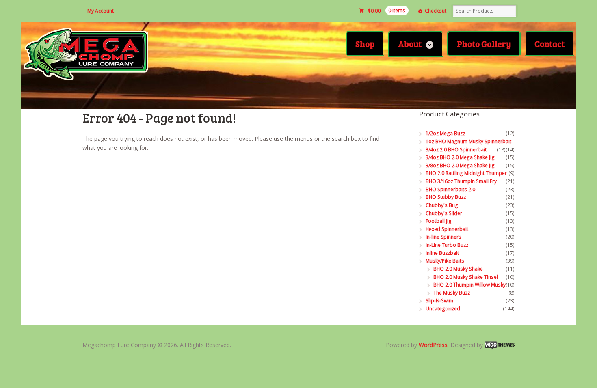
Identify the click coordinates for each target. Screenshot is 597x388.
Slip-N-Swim (439, 300)
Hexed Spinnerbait (447, 229)
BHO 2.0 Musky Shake (458, 268)
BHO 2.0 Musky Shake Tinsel (465, 277)
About (410, 44)
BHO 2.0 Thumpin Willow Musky (469, 284)
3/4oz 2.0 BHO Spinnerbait (456, 149)
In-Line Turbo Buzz (447, 244)
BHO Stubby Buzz (446, 197)
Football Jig (439, 221)
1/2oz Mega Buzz (445, 133)
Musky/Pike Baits (445, 260)
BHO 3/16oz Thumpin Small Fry (461, 181)
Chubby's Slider (444, 213)
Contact (549, 44)
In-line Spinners (443, 236)
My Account (100, 10)
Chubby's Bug (442, 205)
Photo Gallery (484, 44)
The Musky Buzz (451, 292)
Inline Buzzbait (442, 253)
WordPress (433, 345)
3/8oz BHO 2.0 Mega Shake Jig (460, 165)
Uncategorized (443, 308)
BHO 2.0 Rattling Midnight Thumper (466, 173)
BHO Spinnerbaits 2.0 (450, 189)
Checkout (435, 10)
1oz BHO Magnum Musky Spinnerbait (468, 141)
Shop (364, 44)
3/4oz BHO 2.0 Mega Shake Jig (460, 157)
